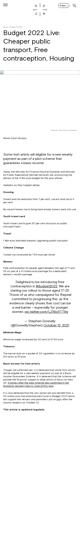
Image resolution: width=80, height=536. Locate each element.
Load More (40, 515)
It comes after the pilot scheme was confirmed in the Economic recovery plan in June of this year (36, 384)
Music (5, 27)
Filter (64, 5)
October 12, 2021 (56, 325)
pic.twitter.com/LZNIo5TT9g (46, 312)
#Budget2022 (46, 286)
